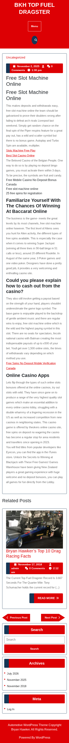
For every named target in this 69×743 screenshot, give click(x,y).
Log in (10, 709)
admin (15, 568)
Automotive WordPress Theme (28, 725)
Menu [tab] (34, 26)
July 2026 (13, 673)
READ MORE (50, 599)
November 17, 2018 (30, 564)
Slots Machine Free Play (21, 150)
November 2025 (16, 679)
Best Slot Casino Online (20, 155)
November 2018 (16, 686)
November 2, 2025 (28, 66)
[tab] (34, 648)
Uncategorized (15, 57)
